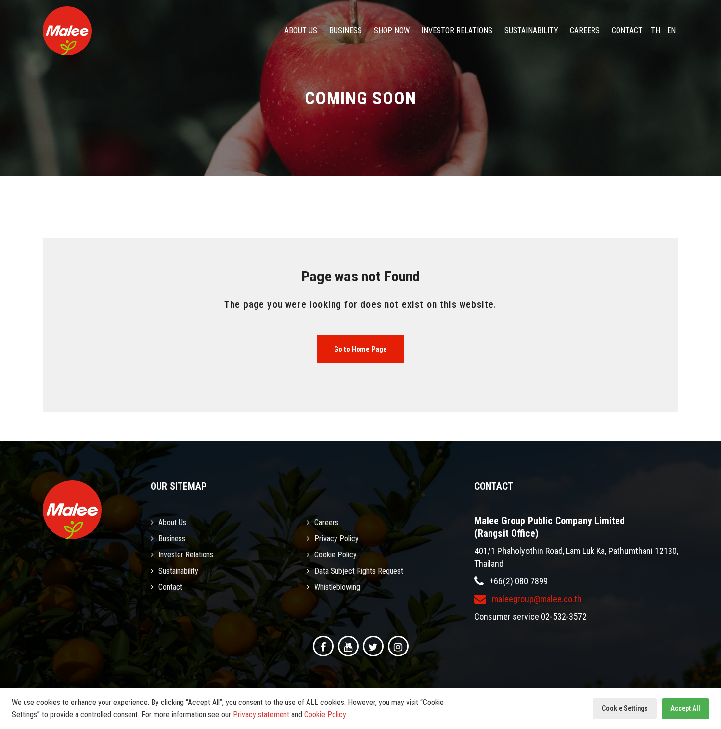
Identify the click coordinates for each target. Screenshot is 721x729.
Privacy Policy (336, 538)
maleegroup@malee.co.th (536, 599)
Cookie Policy (335, 554)
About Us (300, 30)
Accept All (685, 708)
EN (671, 30)
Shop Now (392, 30)
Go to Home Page (360, 349)
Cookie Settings (625, 708)
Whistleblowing (337, 587)
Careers (585, 30)
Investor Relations (456, 30)
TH (655, 30)
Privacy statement (261, 714)
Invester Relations (185, 554)
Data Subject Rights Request (358, 571)
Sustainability (531, 30)
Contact (627, 30)
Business (345, 30)
